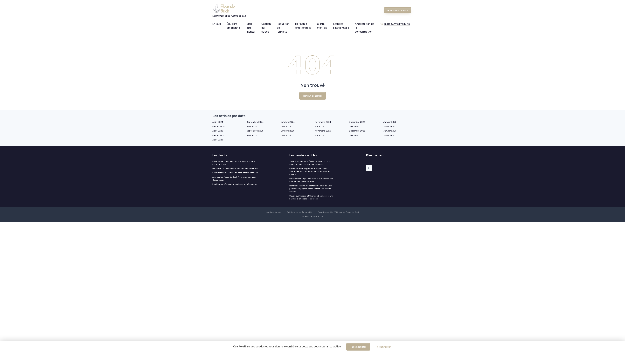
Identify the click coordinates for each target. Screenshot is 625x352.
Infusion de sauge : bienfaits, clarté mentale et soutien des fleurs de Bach (311, 180)
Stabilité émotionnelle (341, 25)
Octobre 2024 (288, 122)
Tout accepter (358, 346)
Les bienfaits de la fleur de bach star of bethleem (235, 173)
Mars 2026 (252, 135)
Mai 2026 (319, 135)
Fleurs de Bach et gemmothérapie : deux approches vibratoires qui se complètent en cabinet (309, 171)
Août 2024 (217, 122)
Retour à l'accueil (312, 95)
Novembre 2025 (323, 131)
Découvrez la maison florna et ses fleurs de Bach (235, 168)
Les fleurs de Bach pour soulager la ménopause (234, 184)
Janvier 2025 (389, 122)
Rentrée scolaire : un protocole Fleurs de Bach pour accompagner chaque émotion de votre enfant (311, 189)
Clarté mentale (322, 25)
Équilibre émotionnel (234, 25)
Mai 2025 (319, 126)
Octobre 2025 (288, 131)
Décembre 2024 (357, 122)
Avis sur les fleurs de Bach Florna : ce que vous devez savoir (234, 178)
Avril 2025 (286, 126)
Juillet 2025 (389, 126)
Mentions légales (273, 212)
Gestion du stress (266, 27)
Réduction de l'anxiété (283, 27)
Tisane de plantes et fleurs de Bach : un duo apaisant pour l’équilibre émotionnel (309, 162)
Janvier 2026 (389, 131)
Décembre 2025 (357, 131)
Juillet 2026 (389, 135)
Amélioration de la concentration (364, 27)
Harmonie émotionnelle (303, 25)
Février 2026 (218, 135)
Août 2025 (217, 131)
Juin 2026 (354, 135)
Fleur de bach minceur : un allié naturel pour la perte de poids (233, 162)
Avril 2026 (286, 135)
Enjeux (216, 23)
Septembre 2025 (255, 131)
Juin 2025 (354, 126)
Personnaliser (383, 346)
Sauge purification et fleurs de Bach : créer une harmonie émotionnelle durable (311, 197)
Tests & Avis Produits (397, 23)
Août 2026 (217, 140)
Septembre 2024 (255, 122)
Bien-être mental (250, 27)
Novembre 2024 (323, 122)
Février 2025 (218, 126)
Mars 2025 (252, 126)
